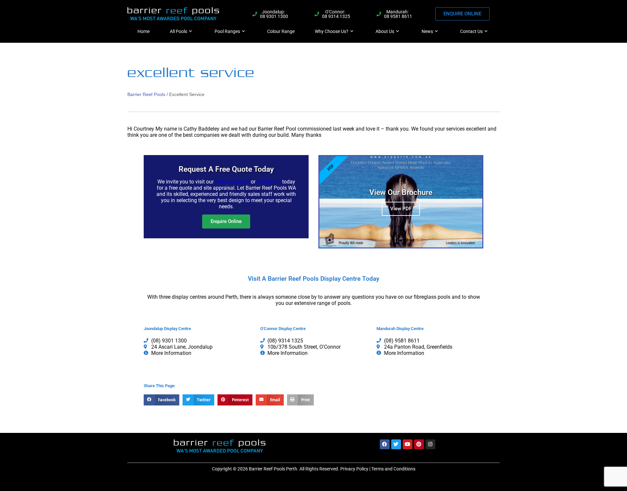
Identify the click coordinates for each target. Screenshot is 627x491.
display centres (232, 182)
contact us (269, 182)
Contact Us (471, 31)
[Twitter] (396, 444)
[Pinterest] (419, 444)
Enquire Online (226, 221)
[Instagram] (430, 444)
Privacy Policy (354, 468)
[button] (161, 399)
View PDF (400, 209)
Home (143, 31)
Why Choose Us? (331, 31)
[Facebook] (385, 444)
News (427, 31)
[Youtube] (407, 444)
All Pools (178, 31)
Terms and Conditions (393, 468)
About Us (385, 31)
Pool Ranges (227, 31)
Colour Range (281, 31)
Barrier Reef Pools (146, 94)
